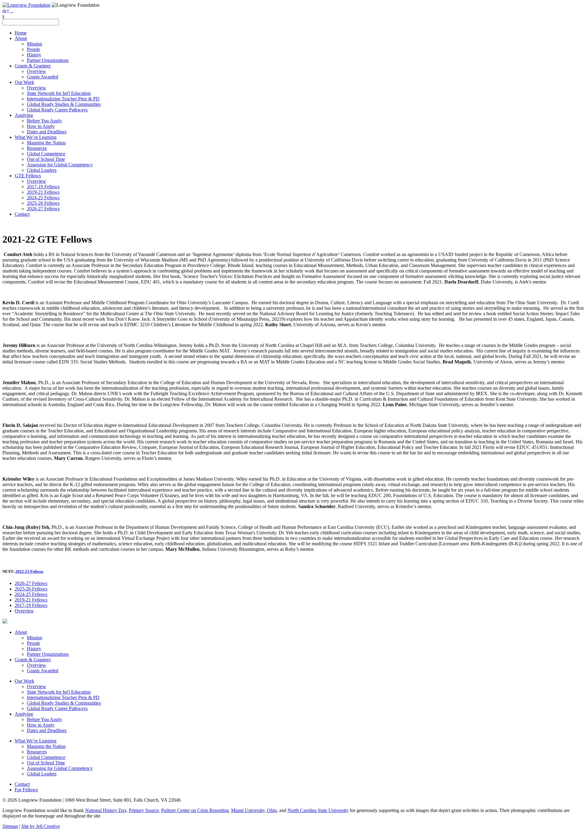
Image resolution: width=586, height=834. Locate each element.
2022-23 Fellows (29, 571)
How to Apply (41, 126)
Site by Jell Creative (40, 826)
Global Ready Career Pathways (57, 109)
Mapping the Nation (46, 142)
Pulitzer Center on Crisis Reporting (195, 810)
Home (21, 32)
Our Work (24, 82)
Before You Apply (44, 120)
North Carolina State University (318, 810)
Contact (22, 214)
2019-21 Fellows (43, 192)
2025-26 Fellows (43, 203)
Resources (37, 148)
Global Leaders (41, 170)
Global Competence (46, 153)
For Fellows (26, 789)
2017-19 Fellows (43, 186)
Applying (24, 115)
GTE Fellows (28, 175)
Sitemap (10, 826)
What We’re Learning (35, 137)
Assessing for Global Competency (60, 164)
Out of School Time (46, 159)
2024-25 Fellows (43, 197)
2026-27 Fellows (43, 208)
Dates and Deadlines (47, 131)
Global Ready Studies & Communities (64, 104)
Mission (34, 43)
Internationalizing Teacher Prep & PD (63, 98)
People (33, 49)
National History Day (105, 810)
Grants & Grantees (33, 65)
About (21, 38)
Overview (36, 71)
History (34, 54)
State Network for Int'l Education (59, 93)
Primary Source (144, 810)
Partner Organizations (48, 60)
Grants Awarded (42, 76)
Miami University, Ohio (254, 810)
